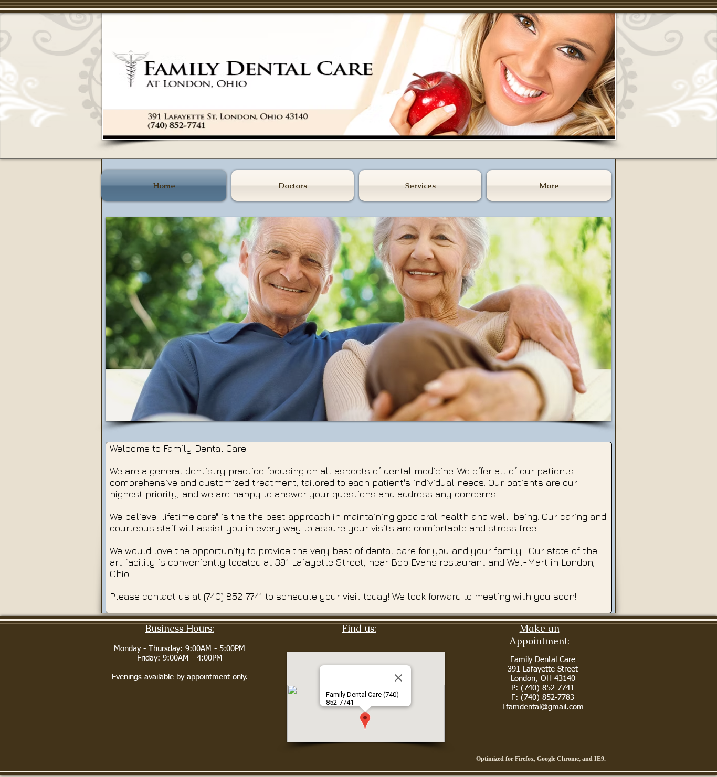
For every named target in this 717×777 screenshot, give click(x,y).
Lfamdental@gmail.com (543, 707)
